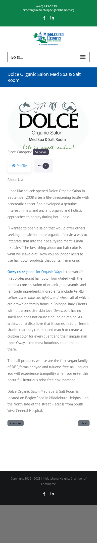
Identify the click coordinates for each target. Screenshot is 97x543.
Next (84, 423)
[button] (13, 125)
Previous (15, 423)
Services (40, 152)
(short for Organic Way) (34, 271)
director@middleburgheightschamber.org (48, 10)
